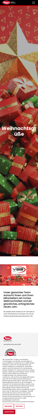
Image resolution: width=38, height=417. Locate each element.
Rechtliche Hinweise (27, 402)
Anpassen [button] (8, 406)
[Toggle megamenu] (34, 3)
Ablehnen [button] (19, 406)
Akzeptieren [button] (9, 412)
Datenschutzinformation (11, 402)
